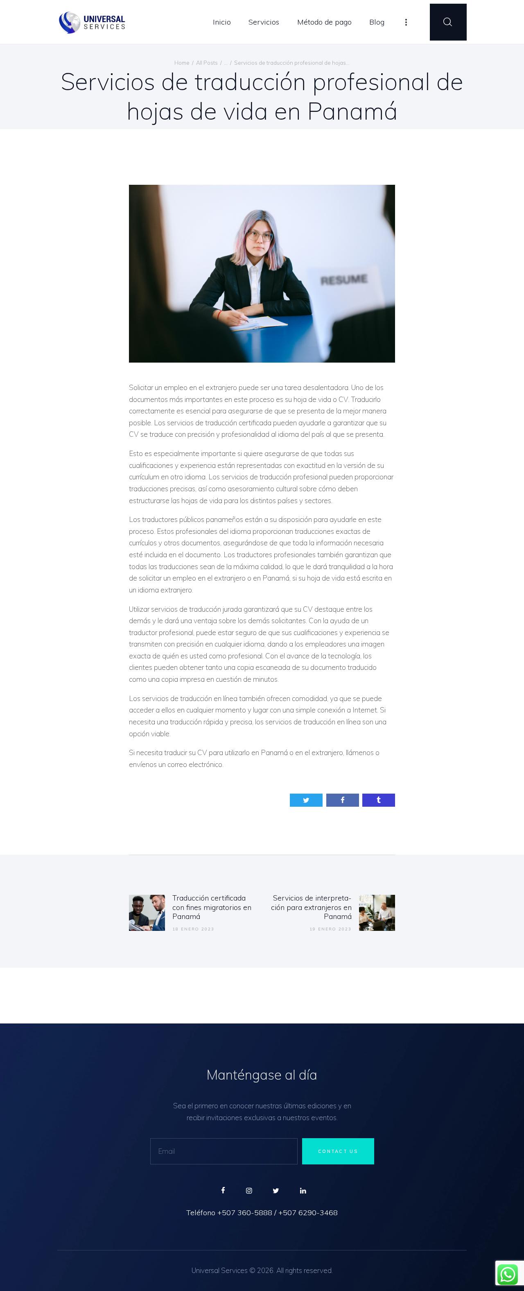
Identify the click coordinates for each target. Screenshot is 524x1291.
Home (182, 62)
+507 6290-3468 (308, 1212)
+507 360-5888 (244, 1212)
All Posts (207, 62)
